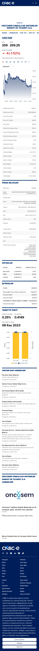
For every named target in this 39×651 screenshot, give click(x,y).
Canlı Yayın (23, 562)
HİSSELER (19, 23)
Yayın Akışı (23, 565)
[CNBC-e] (8, 3)
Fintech (4, 580)
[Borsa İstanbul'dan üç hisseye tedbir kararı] (19, 524)
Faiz (3, 576)
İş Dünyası (23, 576)
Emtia (4, 573)
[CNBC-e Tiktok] (23, 553)
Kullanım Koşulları (25, 583)
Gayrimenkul (6, 588)
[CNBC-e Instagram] (11, 553)
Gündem (4, 594)
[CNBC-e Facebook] (3, 553)
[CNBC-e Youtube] (19, 553)
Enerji (22, 571)
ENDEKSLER (14, 33)
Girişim (22, 573)
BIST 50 (32, 33)
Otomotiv (5, 586)
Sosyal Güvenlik (7, 591)
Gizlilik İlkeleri (24, 586)
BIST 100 (23, 33)
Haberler (23, 559)
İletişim (22, 591)
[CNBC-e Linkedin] (15, 553)
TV (3, 583)
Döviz (4, 565)
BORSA (4, 33)
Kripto (4, 571)
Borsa (4, 562)
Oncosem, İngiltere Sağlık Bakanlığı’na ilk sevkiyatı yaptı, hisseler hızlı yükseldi (19, 508)
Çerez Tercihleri (25, 594)
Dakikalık (6, 67)
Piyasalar (5, 559)
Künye (22, 588)
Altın (3, 568)
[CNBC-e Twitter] (7, 553)
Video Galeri (24, 580)
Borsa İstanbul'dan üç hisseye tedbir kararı (19, 536)
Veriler (22, 568)
